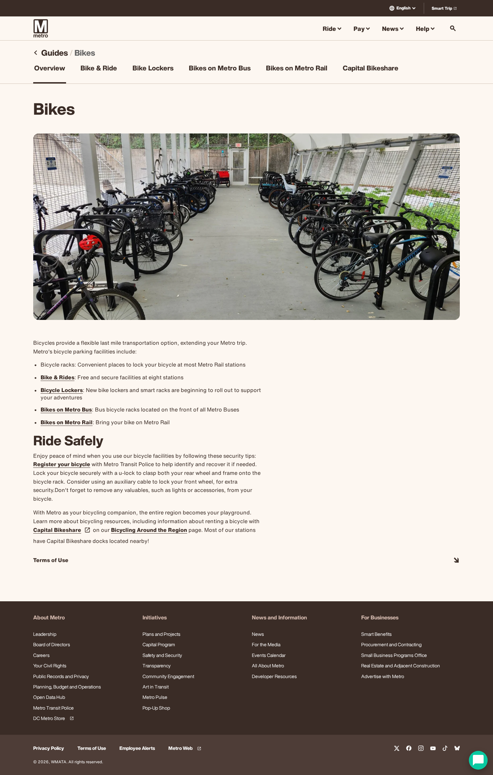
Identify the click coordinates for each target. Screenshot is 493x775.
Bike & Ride (98, 69)
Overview (49, 69)
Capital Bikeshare (370, 69)
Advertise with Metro (382, 676)
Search (453, 28)
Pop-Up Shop (156, 707)
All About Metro (268, 665)
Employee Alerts (137, 748)
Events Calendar (269, 655)
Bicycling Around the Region (149, 530)
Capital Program (159, 644)
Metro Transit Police (53, 707)
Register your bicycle (61, 464)
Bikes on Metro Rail (296, 69)
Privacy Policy (48, 748)
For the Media (266, 644)
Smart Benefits (376, 634)
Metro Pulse (155, 697)
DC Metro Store (52, 718)
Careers (41, 655)
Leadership (44, 634)
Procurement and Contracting (391, 644)
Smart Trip (445, 9)
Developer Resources (274, 676)
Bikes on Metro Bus (220, 69)
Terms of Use (91, 748)
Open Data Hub (49, 697)
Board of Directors (51, 644)
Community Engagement (168, 676)
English (403, 8)
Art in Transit (156, 686)
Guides (54, 53)
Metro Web (185, 748)
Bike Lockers (152, 69)
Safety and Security (162, 655)
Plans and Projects (161, 634)
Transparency (157, 665)
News (258, 634)
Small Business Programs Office (394, 655)
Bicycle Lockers (62, 390)
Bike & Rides (57, 377)
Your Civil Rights (49, 665)
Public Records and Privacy (61, 676)
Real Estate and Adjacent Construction (400, 665)
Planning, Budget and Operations (67, 686)
